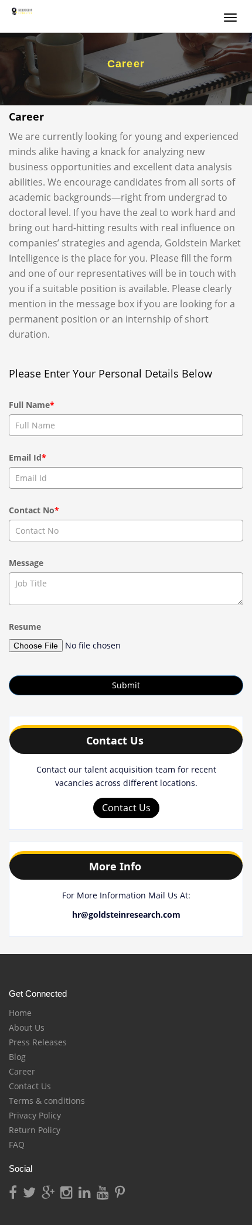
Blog (17, 1056)
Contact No (34, 510)
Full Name (32, 404)
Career (22, 1071)
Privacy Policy (35, 1115)
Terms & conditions (47, 1100)
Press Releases (38, 1042)
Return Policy (34, 1129)
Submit (126, 685)
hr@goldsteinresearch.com (126, 914)
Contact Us (126, 807)
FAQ (17, 1144)
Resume (25, 626)
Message (26, 562)
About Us (27, 1027)
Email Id (27, 457)
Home (20, 1012)
